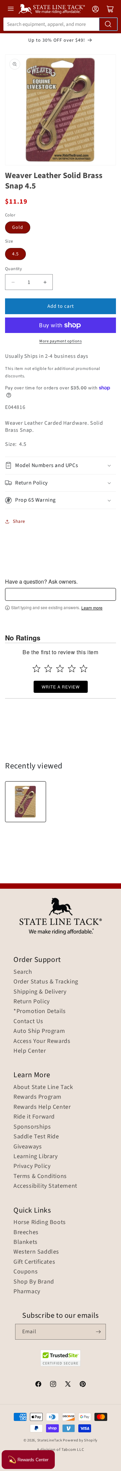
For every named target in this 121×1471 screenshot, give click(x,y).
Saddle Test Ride (36, 1137)
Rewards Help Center (42, 1107)
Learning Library (35, 1156)
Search (22, 972)
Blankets (25, 1242)
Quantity (13, 269)
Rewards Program (37, 1097)
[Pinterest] (82, 1385)
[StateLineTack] (52, 8)
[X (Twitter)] (68, 1385)
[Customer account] (95, 9)
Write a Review (61, 686)
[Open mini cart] (110, 9)
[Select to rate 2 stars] (48, 668)
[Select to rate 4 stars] (72, 668)
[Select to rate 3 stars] (60, 668)
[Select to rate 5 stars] (83, 668)
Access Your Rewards (41, 1041)
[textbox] (60, 594)
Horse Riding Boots (39, 1222)
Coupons (25, 1272)
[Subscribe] (98, 1332)
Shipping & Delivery (39, 992)
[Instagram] (53, 1385)
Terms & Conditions (40, 1176)
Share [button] (19, 521)
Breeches (26, 1232)
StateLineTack (49, 1440)
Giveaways (27, 1147)
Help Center (29, 1051)
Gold (17, 227)
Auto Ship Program (39, 1031)
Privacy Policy (31, 1166)
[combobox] (60, 24)
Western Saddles (36, 1252)
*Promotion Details (39, 1011)
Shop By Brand (33, 1282)
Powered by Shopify (80, 1440)
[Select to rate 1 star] (36, 668)
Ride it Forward (34, 1117)
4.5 (15, 254)
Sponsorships (32, 1127)
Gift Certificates (34, 1262)
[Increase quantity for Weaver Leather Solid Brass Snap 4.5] (44, 282)
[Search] (108, 24)
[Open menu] (10, 9)
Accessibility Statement (45, 1186)
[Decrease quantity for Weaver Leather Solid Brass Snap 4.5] (13, 282)
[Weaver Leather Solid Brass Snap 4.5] (25, 801)
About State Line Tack (43, 1087)
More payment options (60, 341)
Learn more (92, 608)
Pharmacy (26, 1292)
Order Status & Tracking (45, 982)
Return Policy (31, 1002)
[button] (60, 465)
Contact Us (28, 1021)
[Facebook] (38, 1385)
